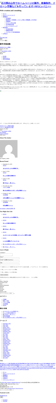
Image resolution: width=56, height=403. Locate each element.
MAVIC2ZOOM (48, 368)
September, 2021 (7, 343)
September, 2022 (7, 331)
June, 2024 (5, 325)
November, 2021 (7, 340)
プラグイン (33, 365)
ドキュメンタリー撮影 (13, 366)
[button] (0, 279)
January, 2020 (6, 352)
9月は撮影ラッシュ (8, 205)
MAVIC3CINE (35, 368)
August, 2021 (6, 344)
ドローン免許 (46, 365)
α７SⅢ (43, 366)
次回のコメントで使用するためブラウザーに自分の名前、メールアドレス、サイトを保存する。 (25, 266)
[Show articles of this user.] (9, 157)
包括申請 (12, 365)
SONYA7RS (14, 368)
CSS (6, 395)
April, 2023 (5, 326)
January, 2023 (6, 327)
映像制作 (48, 363)
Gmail (53, 368)
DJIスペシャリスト (7, 369)
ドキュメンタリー (24, 366)
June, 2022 (5, 335)
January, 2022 (6, 339)
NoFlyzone (29, 368)
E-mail (1, 259)
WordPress (2, 395)
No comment (3, 132)
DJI (23, 369)
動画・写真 (6, 300)
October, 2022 (6, 330)
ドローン (5, 366)
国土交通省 (7, 365)
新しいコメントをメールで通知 (9, 269)
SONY (19, 368)
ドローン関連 (6, 302)
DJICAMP (19, 369)
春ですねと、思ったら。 (9, 183)
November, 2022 (7, 329)
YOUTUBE (3, 368)
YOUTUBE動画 (49, 366)
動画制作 (17, 365)
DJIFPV (15, 369)
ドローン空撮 (39, 365)
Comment (2, 252)
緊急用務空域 (23, 363)
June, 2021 (5, 347)
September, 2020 (7, 350)
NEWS (4, 305)
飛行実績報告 (11, 363)
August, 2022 (6, 332)
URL (1, 262)
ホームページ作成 (24, 365)
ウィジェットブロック (35, 366)
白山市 (41, 363)
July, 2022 (5, 334)
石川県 (31, 363)
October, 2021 (6, 342)
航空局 (17, 363)
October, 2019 (6, 353)
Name (1, 256)
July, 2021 (5, 346)
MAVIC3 (42, 368)
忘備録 (4, 299)
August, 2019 (6, 356)
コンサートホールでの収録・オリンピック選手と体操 (17, 235)
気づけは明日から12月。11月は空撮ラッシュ (14, 190)
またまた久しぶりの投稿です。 (11, 168)
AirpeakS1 (26, 369)
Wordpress (8, 368)
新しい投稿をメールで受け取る (9, 272)
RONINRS (23, 368)
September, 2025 (7, 323)
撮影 (2, 365)
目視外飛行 (36, 363)
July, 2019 (5, 357)
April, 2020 (5, 351)
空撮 (28, 363)
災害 (44, 363)
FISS (1, 369)
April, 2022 (5, 338)
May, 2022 (5, 336)
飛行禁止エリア (4, 363)
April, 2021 (5, 348)
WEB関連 (5, 304)
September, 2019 (7, 355)
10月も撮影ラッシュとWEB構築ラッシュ (13, 198)
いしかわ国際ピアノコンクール (11, 241)
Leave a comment (4, 133)
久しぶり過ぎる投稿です (9, 175)
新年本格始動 (6, 316)
